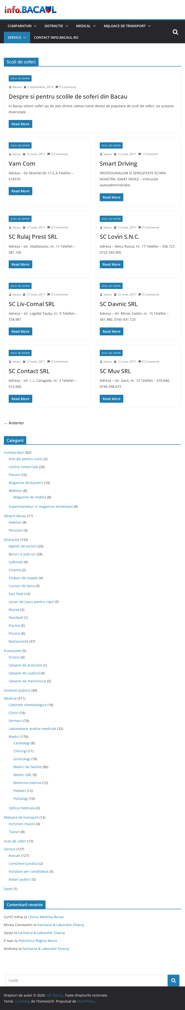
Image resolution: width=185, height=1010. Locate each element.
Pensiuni (16, 530)
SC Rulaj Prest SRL (33, 236)
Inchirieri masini (22, 824)
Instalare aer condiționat (28, 871)
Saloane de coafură (24, 673)
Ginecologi (21, 759)
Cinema (15, 570)
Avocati (14, 855)
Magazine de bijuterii (26, 482)
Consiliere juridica (23, 863)
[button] (34, 26)
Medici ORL (22, 774)
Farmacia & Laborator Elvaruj (60, 924)
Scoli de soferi (20, 78)
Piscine (14, 625)
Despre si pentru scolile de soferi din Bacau (68, 96)
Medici (14, 736)
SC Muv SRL (115, 371)
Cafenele (16, 562)
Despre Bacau (15, 516)
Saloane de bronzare (25, 665)
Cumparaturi (20, 26)
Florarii (14, 474)
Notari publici (20, 879)
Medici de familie (27, 767)
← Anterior (14, 423)
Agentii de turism (23, 546)
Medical (83, 26)
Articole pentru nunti (26, 459)
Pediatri (19, 790)
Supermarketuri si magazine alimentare (41, 506)
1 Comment (150, 154)
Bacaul (17, 87)
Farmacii (15, 720)
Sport (8, 888)
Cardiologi (21, 743)
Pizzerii (14, 633)
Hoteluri (15, 522)
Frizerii (14, 657)
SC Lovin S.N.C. (119, 236)
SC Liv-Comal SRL (32, 304)
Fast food (16, 593)
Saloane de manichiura (27, 681)
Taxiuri (14, 831)
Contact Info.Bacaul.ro (56, 37)
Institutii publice (17, 690)
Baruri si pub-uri (22, 554)
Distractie (54, 26)
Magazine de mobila (29, 497)
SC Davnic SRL (119, 304)
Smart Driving (118, 163)
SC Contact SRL (29, 371)
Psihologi (20, 798)
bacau (17, 154)
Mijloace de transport (125, 26)
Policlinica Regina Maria (38, 940)
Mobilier (15, 490)
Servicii (14, 37)
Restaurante (18, 641)
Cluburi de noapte (23, 578)
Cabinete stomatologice (27, 705)
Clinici (14, 712)
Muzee (14, 609)
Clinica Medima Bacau (46, 917)
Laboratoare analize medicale (32, 728)
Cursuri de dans (22, 585)
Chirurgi (20, 751)
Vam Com (22, 163)
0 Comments (67, 87)
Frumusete (12, 650)
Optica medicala (22, 808)
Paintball (16, 617)
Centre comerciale (23, 466)
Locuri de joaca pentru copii (31, 601)
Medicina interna (27, 782)
